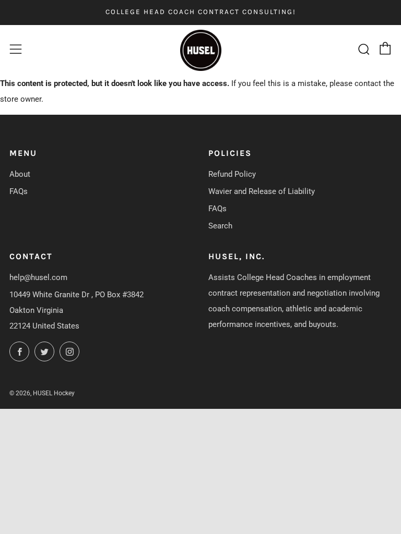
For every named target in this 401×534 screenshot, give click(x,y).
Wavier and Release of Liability (261, 191)
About (19, 174)
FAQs (18, 191)
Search (220, 225)
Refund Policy (232, 174)
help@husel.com (38, 277)
